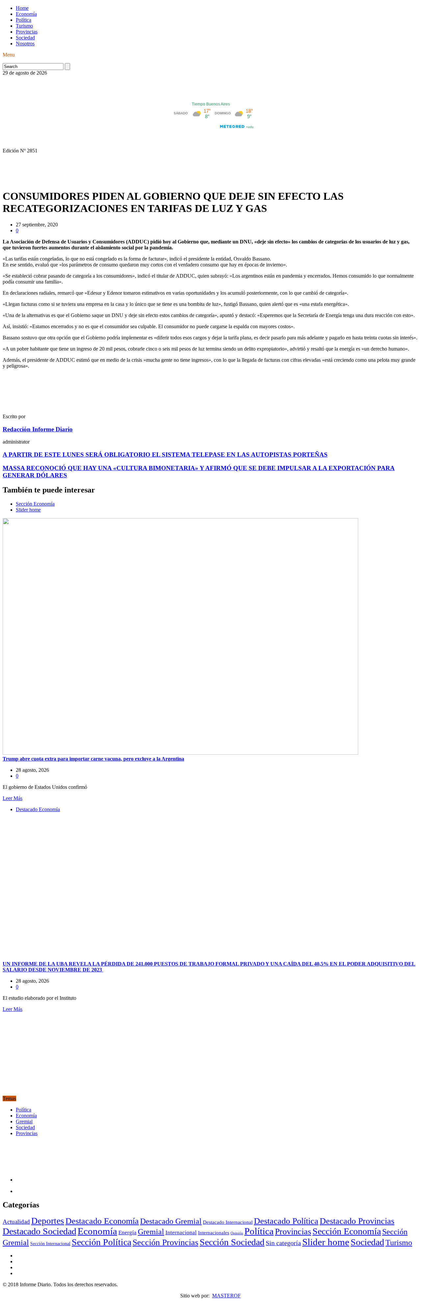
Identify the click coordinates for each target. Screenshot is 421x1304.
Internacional (181, 1232)
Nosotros (25, 43)
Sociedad (25, 37)
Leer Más (12, 798)
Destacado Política (286, 1221)
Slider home (28, 510)
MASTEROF (226, 1295)
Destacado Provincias (357, 1221)
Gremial (24, 1121)
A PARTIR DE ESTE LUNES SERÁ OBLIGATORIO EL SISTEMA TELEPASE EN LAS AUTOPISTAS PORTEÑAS (165, 454)
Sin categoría (283, 1243)
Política (23, 20)
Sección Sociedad (232, 1242)
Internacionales (213, 1232)
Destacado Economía (38, 809)
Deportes (47, 1221)
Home (22, 8)
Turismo (24, 26)
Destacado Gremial (171, 1221)
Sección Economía (35, 504)
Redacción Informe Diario (38, 429)
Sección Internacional (50, 1243)
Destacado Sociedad (39, 1231)
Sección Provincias (165, 1242)
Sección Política (101, 1242)
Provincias (26, 31)
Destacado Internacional (228, 1222)
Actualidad (16, 1221)
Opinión (237, 1233)
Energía (127, 1232)
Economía (26, 14)
